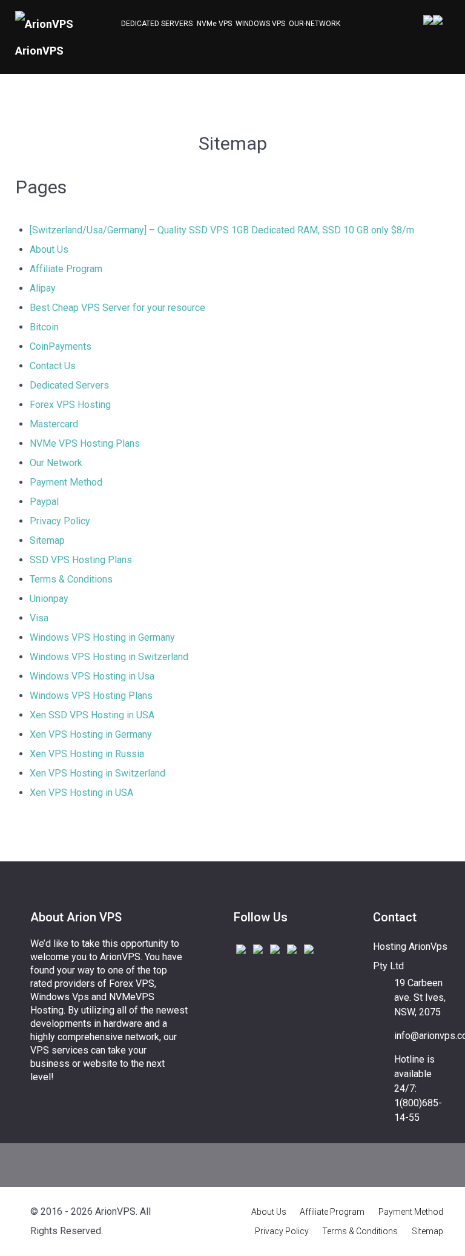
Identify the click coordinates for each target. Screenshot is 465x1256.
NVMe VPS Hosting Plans (85, 443)
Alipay (43, 288)
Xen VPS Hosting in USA (81, 792)
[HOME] (113, 25)
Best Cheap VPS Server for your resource (117, 307)
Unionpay (49, 598)
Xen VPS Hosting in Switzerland (97, 773)
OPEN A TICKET (438, 20)
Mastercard (54, 424)
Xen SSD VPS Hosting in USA (92, 715)
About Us (49, 249)
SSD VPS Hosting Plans (81, 560)
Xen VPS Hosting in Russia (87, 754)
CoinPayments (60, 346)
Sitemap (47, 540)
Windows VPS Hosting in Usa (92, 676)
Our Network (56, 463)
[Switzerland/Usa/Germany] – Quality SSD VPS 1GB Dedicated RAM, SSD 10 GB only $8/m (222, 230)
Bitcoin (44, 327)
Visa (39, 618)
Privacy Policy (60, 521)
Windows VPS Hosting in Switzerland (109, 657)
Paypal (44, 501)
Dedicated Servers (69, 385)
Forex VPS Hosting (70, 404)
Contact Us (53, 366)
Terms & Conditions (71, 579)
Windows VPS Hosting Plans (91, 695)
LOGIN (428, 20)
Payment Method (66, 482)
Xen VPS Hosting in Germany (91, 734)
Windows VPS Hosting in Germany (102, 637)
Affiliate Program (66, 269)
